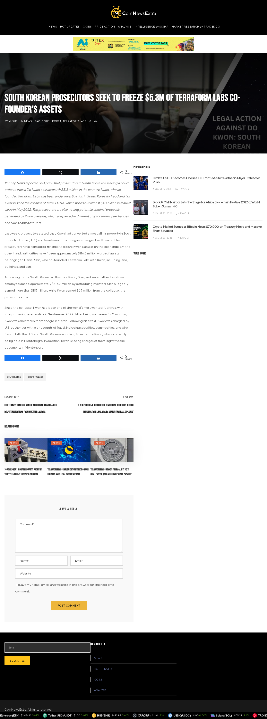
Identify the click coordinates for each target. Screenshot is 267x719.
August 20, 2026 (162, 213)
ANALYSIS (125, 26)
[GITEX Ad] (133, 44)
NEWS (53, 26)
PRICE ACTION (105, 26)
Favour (184, 189)
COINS (87, 26)
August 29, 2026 (162, 189)
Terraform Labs (74, 121)
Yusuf (13, 121)
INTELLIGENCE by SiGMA (151, 26)
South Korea (51, 121)
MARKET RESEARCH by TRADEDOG (196, 26)
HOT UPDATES (70, 26)
